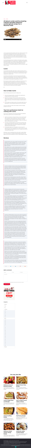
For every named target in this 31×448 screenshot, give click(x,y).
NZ (5, 315)
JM (5, 330)
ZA (5, 345)
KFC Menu (7, 440)
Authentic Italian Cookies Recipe (20, 432)
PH (5, 336)
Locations (5, 309)
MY (5, 333)
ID (5, 327)
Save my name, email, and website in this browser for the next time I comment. (14, 282)
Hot (4, 307)
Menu (5, 318)
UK (5, 342)
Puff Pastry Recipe (21, 415)
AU (5, 321)
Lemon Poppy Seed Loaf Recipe (8, 401)
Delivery (5, 304)
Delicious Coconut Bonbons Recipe (8, 385)
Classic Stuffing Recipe (7, 416)
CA (5, 312)
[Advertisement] (15, 12)
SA (5, 339)
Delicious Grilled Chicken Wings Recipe (8, 432)
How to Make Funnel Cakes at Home (21, 401)
